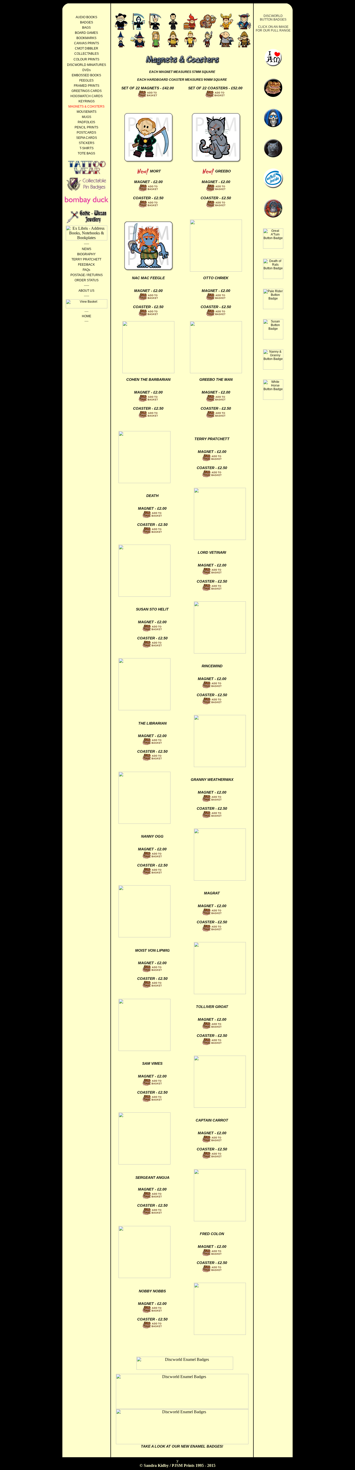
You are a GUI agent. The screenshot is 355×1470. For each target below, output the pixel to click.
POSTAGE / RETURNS (86, 275)
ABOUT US (86, 290)
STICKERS (86, 143)
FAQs (86, 270)
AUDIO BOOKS (86, 17)
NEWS (86, 249)
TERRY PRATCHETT (86, 259)
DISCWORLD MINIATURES (86, 65)
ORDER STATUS (86, 280)
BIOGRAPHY (86, 254)
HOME (86, 316)
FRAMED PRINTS (86, 86)
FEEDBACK (86, 264)
